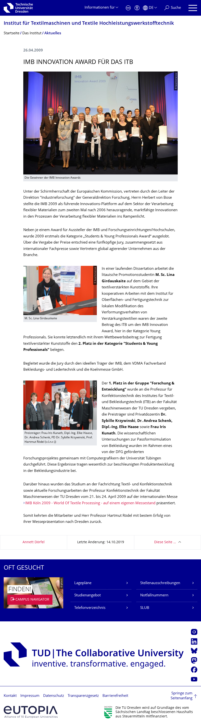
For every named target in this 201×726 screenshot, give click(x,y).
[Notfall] (128, 8)
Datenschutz (53, 696)
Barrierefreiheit (115, 696)
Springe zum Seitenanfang (181, 696)
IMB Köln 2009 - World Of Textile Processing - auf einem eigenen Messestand (90, 503)
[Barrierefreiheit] (137, 8)
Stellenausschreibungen (160, 583)
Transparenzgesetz (83, 696)
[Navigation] (192, 8)
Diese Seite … (165, 542)
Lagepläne (82, 583)
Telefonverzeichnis (89, 608)
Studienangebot (87, 595)
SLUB (144, 608)
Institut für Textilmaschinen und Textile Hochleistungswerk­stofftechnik (89, 23)
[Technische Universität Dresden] (18, 7)
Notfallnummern (154, 595)
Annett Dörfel (34, 542)
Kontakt (10, 696)
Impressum (29, 696)
